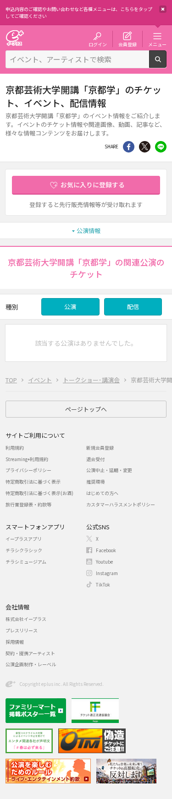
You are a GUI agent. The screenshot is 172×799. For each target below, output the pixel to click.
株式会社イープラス (26, 618)
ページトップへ (86, 409)
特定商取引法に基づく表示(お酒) (39, 492)
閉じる (162, 9)
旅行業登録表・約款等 (28, 504)
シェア (128, 146)
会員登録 (127, 44)
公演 (70, 306)
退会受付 (95, 459)
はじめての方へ (102, 492)
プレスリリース (22, 630)
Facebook (106, 550)
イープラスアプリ (24, 538)
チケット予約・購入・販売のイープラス (15, 38)
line (160, 146)
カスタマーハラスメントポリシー (120, 504)
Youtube (104, 561)
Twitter (144, 146)
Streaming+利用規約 (27, 459)
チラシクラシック (24, 550)
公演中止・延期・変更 (109, 470)
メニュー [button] (157, 44)
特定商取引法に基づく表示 (33, 481)
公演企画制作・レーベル (31, 664)
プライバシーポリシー (28, 470)
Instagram (107, 573)
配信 (133, 306)
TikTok (103, 584)
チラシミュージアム (26, 561)
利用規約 (15, 447)
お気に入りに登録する (93, 184)
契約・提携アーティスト (30, 653)
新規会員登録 (100, 447)
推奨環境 (95, 481)
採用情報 (15, 641)
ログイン (98, 44)
